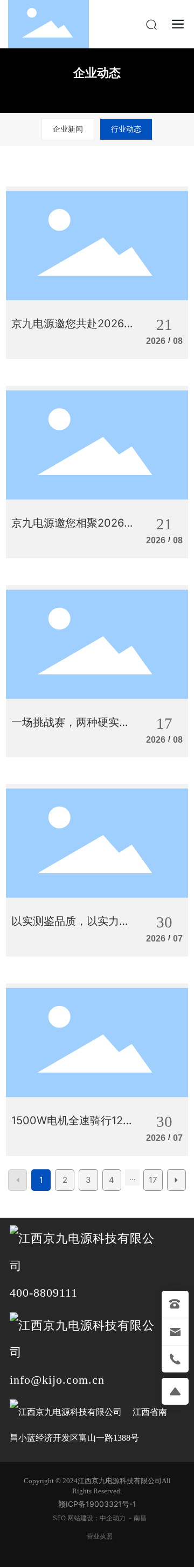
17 (153, 1180)
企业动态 (97, 73)
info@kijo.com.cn (57, 1379)
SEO (60, 1518)
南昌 (140, 1518)
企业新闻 (68, 128)
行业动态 (126, 128)
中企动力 (113, 1518)
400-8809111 (44, 1292)
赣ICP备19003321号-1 (97, 1503)
